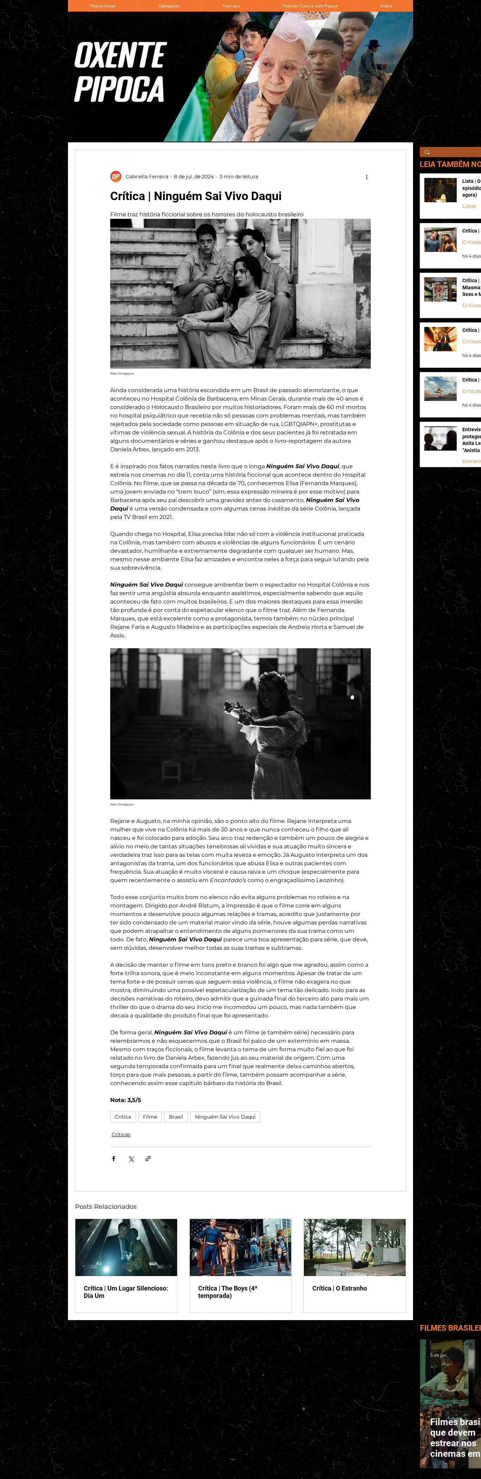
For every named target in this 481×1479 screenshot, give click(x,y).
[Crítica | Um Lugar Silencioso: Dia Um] (126, 1247)
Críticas (121, 1134)
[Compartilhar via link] (148, 1158)
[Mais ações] (366, 176)
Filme (150, 1117)
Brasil (176, 1117)
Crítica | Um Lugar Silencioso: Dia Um (126, 1292)
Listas (469, 206)
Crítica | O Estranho (339, 1288)
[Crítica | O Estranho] (355, 1247)
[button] (169, 6)
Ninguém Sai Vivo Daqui (225, 1117)
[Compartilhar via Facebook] (113, 1158)
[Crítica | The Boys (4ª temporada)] (241, 1247)
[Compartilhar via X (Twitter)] (130, 1158)
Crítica (123, 1117)
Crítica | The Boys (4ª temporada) (227, 1292)
